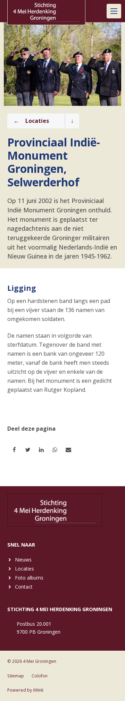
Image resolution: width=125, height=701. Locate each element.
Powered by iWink (25, 690)
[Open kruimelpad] (72, 120)
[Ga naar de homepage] (46, 10)
